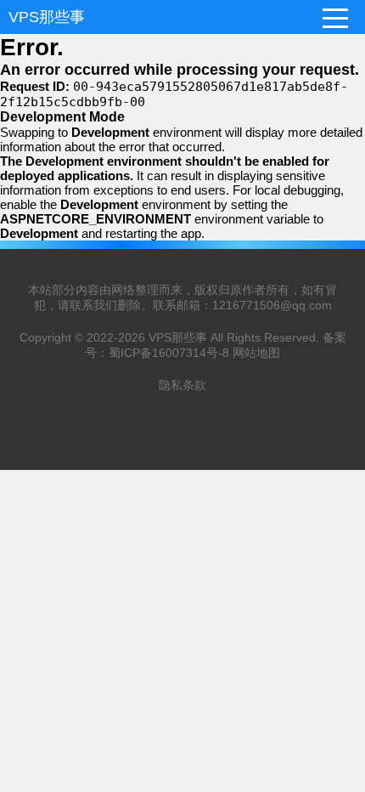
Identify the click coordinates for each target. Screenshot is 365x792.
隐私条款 (182, 385)
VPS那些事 (46, 16)
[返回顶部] (330, 695)
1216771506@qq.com (272, 305)
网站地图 (256, 352)
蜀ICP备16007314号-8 (169, 352)
